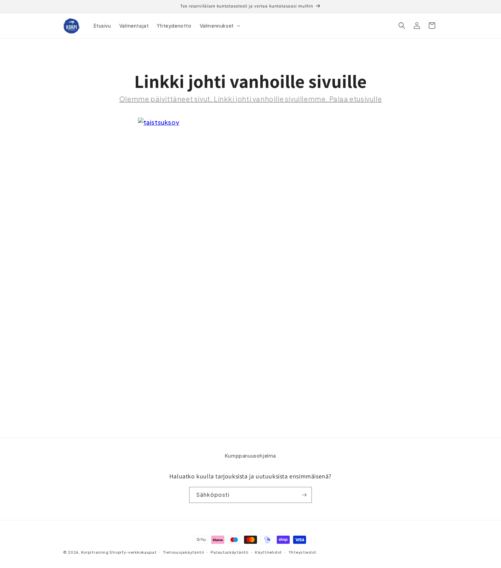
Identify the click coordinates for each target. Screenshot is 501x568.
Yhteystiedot (302, 552)
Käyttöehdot (268, 552)
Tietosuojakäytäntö (183, 552)
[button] (219, 25)
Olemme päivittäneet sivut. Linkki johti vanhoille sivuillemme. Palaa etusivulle (250, 98)
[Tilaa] (304, 495)
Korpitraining (95, 552)
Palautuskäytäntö (229, 552)
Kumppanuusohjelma (250, 455)
